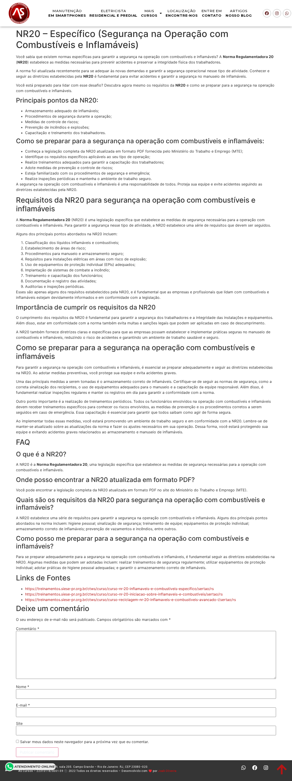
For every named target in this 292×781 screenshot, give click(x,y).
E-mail (23, 705)
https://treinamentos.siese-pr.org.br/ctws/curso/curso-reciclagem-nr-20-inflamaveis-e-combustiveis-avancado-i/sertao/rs (130, 599)
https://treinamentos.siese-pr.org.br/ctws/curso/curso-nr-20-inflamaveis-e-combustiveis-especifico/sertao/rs (119, 588)
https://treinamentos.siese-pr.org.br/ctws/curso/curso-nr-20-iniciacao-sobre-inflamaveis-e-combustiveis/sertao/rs (124, 594)
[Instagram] (277, 13)
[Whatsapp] (287, 13)
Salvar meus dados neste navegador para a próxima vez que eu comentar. (84, 742)
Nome (22, 686)
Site (19, 723)
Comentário (27, 628)
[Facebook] (267, 13)
